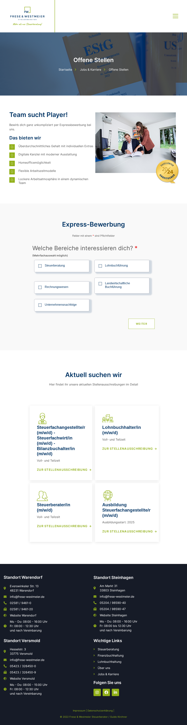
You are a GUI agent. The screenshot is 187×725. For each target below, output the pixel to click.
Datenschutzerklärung (100, 710)
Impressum (79, 710)
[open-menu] (176, 16)
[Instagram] (97, 692)
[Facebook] (106, 692)
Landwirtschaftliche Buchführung (117, 285)
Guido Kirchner (118, 716)
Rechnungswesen (56, 286)
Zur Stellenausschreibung (62, 469)
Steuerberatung (55, 265)
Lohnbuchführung (116, 265)
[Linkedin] (115, 692)
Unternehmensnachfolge (61, 304)
